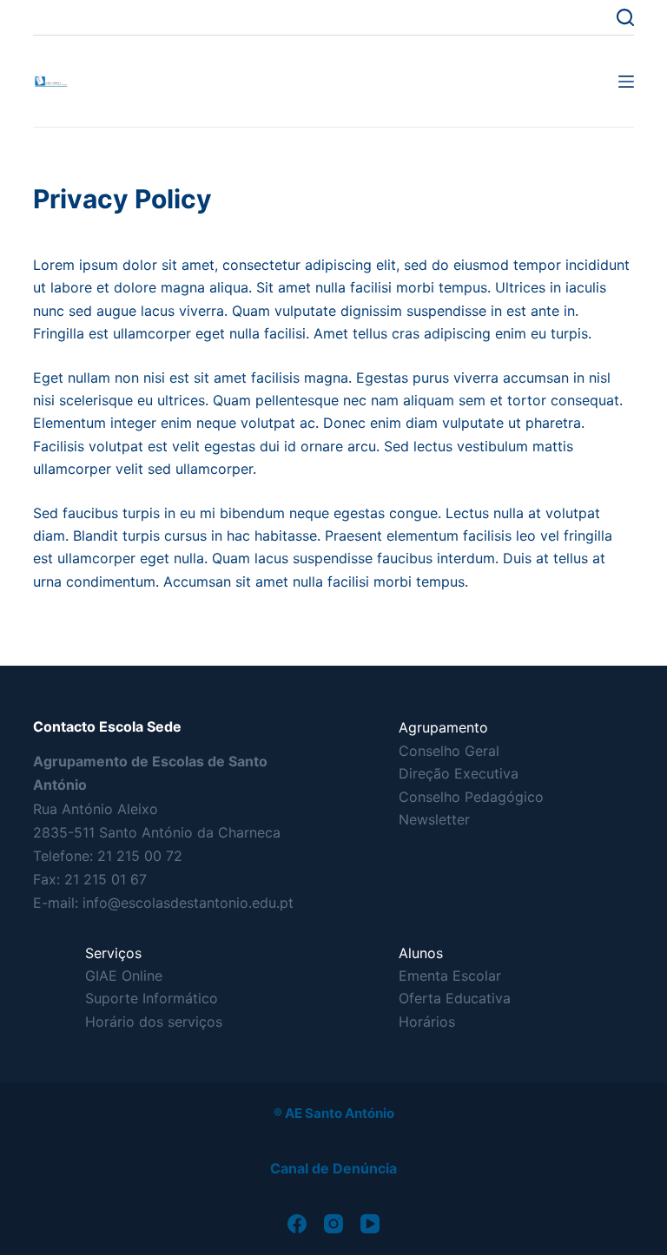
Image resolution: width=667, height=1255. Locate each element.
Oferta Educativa (455, 998)
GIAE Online (123, 975)
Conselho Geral (449, 750)
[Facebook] (297, 1223)
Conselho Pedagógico (471, 796)
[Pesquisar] (625, 17)
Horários (427, 1021)
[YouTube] (370, 1223)
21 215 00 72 (139, 855)
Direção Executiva (458, 773)
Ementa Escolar (450, 975)
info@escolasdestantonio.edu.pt (188, 902)
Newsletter (434, 819)
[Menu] (626, 81)
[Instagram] (333, 1223)
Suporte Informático (151, 998)
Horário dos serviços (153, 1021)
